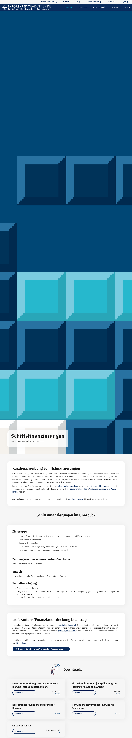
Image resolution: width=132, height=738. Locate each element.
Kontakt (66, 2)
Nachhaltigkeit (99, 7)
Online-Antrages (76, 499)
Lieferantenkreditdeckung (68, 486)
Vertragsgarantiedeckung (99, 489)
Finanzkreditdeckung (99, 486)
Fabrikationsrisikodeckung (77, 489)
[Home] (28, 7)
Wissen (115, 7)
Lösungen (83, 7)
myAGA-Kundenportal (67, 625)
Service (127, 7)
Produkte (68, 7)
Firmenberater (22, 643)
